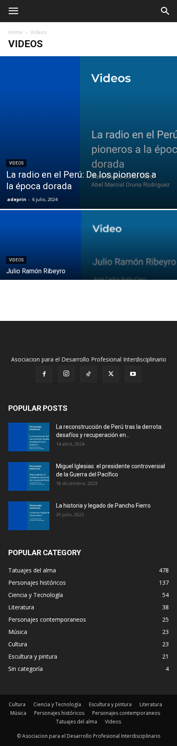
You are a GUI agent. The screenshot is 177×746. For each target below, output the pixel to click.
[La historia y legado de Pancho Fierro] (28, 515)
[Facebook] (44, 374)
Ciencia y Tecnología (57, 704)
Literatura (151, 704)
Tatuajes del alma (76, 721)
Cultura (17, 704)
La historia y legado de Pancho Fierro (103, 505)
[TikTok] (88, 374)
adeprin (16, 199)
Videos (16, 163)
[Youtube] (133, 374)
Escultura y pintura (110, 704)
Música (18, 712)
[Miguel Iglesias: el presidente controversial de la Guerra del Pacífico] (28, 476)
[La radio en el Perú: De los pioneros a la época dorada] (88, 132)
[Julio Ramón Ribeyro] (88, 276)
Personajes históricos (59, 712)
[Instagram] (66, 374)
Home (15, 32)
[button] (13, 11)
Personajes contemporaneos (126, 712)
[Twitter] (110, 374)
